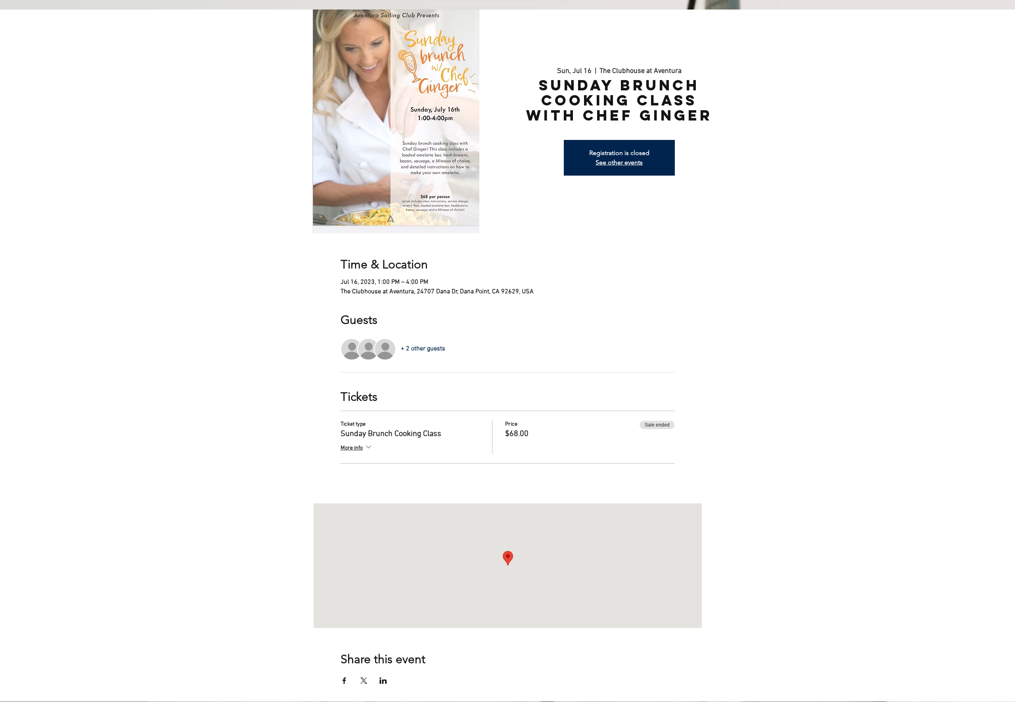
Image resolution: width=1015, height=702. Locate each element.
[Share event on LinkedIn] (383, 680)
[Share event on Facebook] (344, 680)
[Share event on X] (364, 680)
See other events (619, 162)
